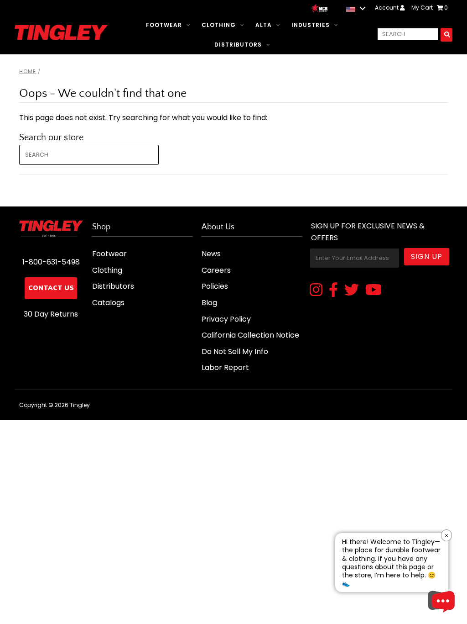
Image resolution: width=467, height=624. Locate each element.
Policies (215, 286)
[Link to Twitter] (351, 290)
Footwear (164, 25)
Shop (101, 227)
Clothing (219, 25)
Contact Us (51, 288)
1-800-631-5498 (51, 262)
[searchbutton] (446, 34)
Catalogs (108, 302)
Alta (263, 25)
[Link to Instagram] (316, 290)
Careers (216, 270)
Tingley (80, 405)
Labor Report (225, 367)
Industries (310, 25)
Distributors (238, 44)
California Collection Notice (250, 335)
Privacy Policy (226, 319)
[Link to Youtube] (373, 290)
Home (27, 71)
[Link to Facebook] (333, 290)
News (211, 254)
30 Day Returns (51, 314)
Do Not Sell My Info (235, 351)
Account (387, 7)
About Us (218, 227)
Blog (209, 302)
